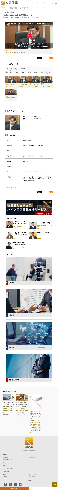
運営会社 (5, 474)
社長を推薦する (32, 457)
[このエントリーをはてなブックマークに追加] (15, 484)
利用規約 (5, 476)
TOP (4, 8)
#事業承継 (5, 414)
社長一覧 (13, 8)
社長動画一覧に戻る (12, 187)
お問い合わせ (32, 476)
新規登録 (14, 488)
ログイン (43, 488)
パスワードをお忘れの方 (9, 468)
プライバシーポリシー (34, 474)
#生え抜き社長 (20, 412)
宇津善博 (24, 8)
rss (51, 58)
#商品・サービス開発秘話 (22, 415)
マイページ (31, 465)
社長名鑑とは (6, 457)
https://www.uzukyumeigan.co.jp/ (32, 171)
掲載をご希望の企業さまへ (9, 459)
